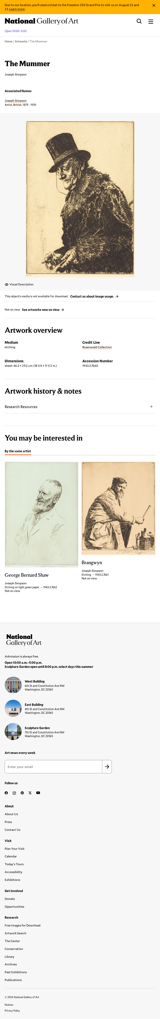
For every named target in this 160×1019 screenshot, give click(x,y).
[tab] (18, 451)
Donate (10, 899)
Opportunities (14, 906)
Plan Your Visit (15, 848)
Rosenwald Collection (97, 347)
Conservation (14, 949)
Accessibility (13, 872)
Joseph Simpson (16, 100)
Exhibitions (12, 880)
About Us (11, 814)
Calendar (11, 856)
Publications (13, 980)
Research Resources (21, 406)
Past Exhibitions (16, 972)
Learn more (17, 9)
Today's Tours (14, 864)
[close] (153, 5)
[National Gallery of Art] (80, 639)
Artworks (21, 41)
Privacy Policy (12, 1010)
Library (9, 956)
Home (8, 41)
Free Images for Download (22, 925)
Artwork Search (15, 933)
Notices (9, 1004)
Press (8, 822)
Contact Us (12, 829)
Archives (11, 964)
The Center (12, 941)
